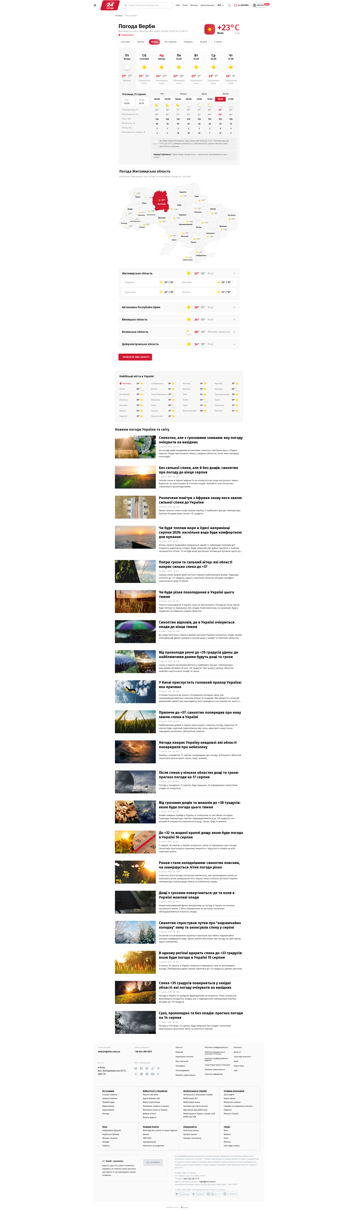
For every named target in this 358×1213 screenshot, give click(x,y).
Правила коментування (215, 1070)
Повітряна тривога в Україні (156, 1106)
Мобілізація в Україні (195, 1091)
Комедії (105, 1142)
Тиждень (188, 42)
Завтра (140, 42)
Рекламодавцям (182, 1070)
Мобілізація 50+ (190, 1098)
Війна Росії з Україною (155, 1091)
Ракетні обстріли (150, 1094)
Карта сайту (239, 1066)
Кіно (104, 1126)
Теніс (226, 1138)
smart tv (213, 1193)
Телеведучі (180, 1066)
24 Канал (119, 16)
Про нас (179, 1047)
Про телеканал (182, 1061)
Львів (185, 5)
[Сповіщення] (229, 5)
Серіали (106, 1145)
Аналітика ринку (190, 1130)
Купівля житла (190, 1134)
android (182, 1193)
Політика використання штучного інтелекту (215, 1053)
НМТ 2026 (147, 1138)
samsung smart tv (230, 1193)
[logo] (110, 5)
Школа (146, 1134)
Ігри (235, 1070)
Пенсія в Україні (231, 1113)
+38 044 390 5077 (143, 1051)
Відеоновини (108, 1106)
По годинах (171, 42)
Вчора (154, 42)
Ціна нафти (229, 1094)
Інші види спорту (232, 1145)
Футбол (227, 1134)
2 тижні (218, 42)
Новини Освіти (151, 1126)
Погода (105, 1113)
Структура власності (242, 1057)
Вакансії (237, 1052)
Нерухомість (190, 1126)
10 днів (203, 42)
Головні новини (109, 1094)
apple (198, 1193)
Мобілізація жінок (191, 1102)
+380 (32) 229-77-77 (191, 1179)
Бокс (226, 1130)
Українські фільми (110, 1134)
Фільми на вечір (109, 1138)
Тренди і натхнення (192, 1138)
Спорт (227, 1126)
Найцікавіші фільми (111, 1130)
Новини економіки (234, 1091)
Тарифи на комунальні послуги (238, 1106)
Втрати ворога (149, 1117)
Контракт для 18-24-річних (195, 1106)
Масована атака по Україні (155, 1110)
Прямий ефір (108, 1102)
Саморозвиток (149, 1142)
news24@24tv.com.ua (109, 1051)
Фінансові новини (232, 1102)
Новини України (109, 1098)
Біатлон (227, 1142)
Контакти (238, 1047)
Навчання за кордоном (153, 1145)
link (135, 1068)
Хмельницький (207, 5)
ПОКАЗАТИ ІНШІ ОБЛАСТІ (136, 357)
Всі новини (108, 1091)
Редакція (179, 1052)
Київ (178, 5)
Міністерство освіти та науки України (160, 1130)
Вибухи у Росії (149, 1113)
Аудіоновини (108, 1110)
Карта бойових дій (151, 1098)
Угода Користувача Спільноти (217, 1065)
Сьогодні (125, 42)
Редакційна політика (184, 1057)
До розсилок (153, 1163)
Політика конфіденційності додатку (216, 1059)
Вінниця (194, 5)
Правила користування (186, 1075)
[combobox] (149, 5)
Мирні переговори (151, 1102)
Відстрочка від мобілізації (195, 1110)
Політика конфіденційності (216, 1047)
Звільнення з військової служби (198, 1094)
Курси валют (229, 1098)
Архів (236, 1061)
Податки (228, 1110)
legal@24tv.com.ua (207, 1182)
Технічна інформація (214, 1074)
